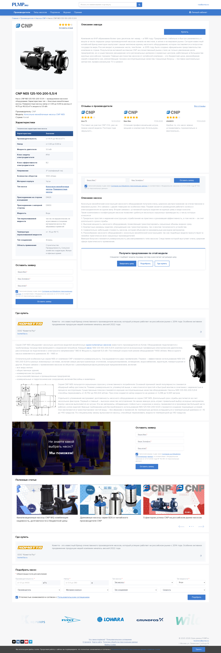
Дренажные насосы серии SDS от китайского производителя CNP (104, 519)
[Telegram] (30, 643)
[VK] (18, 643)
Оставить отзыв (66, 28)
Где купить (162, 263)
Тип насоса (116, 579)
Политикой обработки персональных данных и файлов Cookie (136, 649)
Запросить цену (127, 263)
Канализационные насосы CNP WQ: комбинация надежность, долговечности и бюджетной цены (42, 519)
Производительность (24, 579)
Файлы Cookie (110, 645)
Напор (66, 579)
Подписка (55, 12)
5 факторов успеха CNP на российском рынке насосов (172, 517)
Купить (184, 32)
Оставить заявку (147, 467)
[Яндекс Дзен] (14, 643)
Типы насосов (40, 12)
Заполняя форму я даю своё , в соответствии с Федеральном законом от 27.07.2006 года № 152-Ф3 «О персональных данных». (44, 293)
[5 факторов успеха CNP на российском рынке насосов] (173, 499)
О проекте (87, 642)
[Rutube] (22, 643)
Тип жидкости (182, 579)
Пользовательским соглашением (73, 597)
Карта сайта (97, 642)
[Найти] (139, 4)
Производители (22, 12)
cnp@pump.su (203, 4)
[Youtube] (26, 643)
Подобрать (145, 263)
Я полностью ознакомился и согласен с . (54, 597)
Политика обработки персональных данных (120, 642)
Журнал (67, 12)
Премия (78, 12)
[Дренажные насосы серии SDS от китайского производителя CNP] (110, 499)
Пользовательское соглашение (119, 639)
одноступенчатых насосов (98, 345)
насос (89, 348)
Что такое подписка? (97, 639)
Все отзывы (199, 106)
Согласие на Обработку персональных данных (129, 186)
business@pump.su (201, 641)
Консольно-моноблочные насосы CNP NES (44, 114)
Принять (199, 649)
